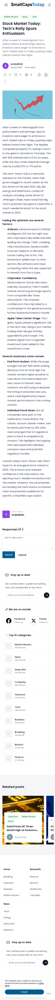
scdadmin (16, 64)
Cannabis (35, 895)
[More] (46, 75)
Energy (7, 917)
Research (9, 929)
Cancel (22, 554)
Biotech (34, 882)
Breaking (8, 876)
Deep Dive (13, 816)
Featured (8, 882)
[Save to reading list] (39, 75)
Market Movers (11, 16)
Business (8, 889)
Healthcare (36, 889)
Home (7, 869)
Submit (9, 554)
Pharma (34, 876)
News (25, 16)
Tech (34, 16)
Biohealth (35, 869)
